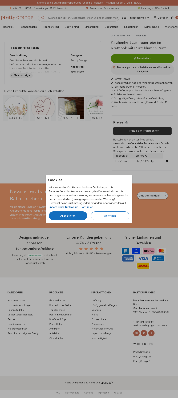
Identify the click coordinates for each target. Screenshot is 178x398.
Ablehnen (110, 215)
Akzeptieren (67, 215)
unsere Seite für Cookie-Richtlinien (71, 207)
